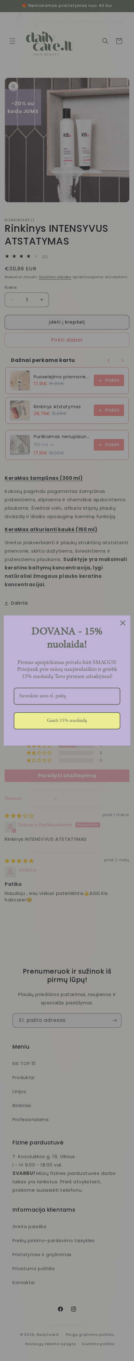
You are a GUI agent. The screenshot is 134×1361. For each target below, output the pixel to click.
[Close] (122, 622)
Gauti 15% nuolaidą (67, 720)
